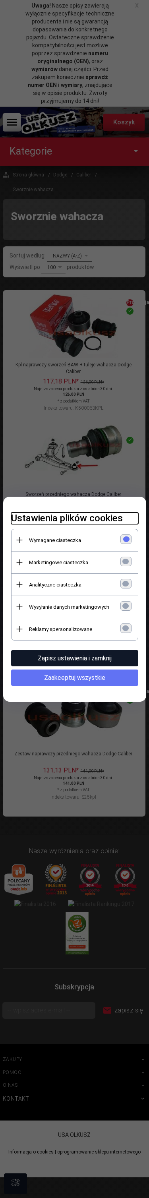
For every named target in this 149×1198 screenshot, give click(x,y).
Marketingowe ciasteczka (58, 562)
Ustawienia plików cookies (67, 518)
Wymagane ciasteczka (55, 540)
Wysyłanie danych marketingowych (69, 607)
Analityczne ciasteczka (55, 585)
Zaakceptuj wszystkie (74, 677)
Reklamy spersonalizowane (60, 629)
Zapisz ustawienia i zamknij (75, 658)
